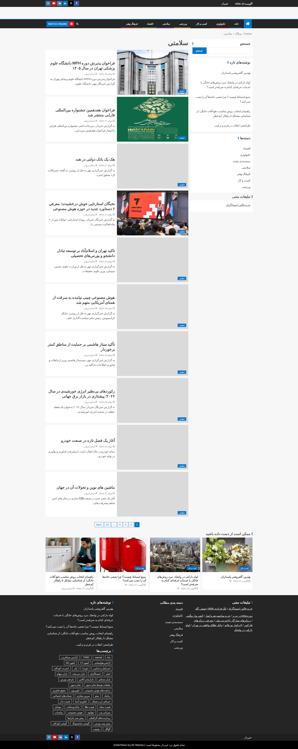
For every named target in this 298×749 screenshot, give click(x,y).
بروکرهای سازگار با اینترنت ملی (233, 620)
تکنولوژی (220, 24)
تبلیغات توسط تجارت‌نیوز (98, 684)
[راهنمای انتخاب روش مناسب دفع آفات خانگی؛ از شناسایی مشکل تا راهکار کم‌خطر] (71, 555)
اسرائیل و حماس (101, 668)
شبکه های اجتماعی (62, 695)
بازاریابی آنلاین (86, 679)
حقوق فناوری (59, 690)
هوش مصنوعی (75, 712)
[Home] (248, 23)
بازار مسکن (104, 679)
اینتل (108, 673)
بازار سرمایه (78, 673)
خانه (236, 24)
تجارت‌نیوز (76, 684)
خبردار (225, 3)
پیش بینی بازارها (76, 717)
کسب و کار (201, 24)
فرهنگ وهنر (132, 24)
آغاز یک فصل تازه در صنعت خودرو (88, 440)
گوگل (107, 728)
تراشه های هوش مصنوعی (97, 690)
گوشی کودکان (60, 723)
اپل (75, 668)
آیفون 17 (84, 662)
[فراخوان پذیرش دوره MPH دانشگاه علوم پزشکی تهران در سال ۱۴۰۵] (152, 72)
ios (108, 657)
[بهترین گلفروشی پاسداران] (227, 555)
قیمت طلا (89, 706)
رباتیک (107, 695)
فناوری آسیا (81, 701)
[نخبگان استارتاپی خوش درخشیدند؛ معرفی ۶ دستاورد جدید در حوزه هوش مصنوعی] (152, 213)
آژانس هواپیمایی (102, 662)
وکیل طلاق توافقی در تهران (207, 625)
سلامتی (166, 24)
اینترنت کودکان (61, 668)
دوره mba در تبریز (242, 615)
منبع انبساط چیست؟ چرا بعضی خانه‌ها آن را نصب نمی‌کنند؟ (79, 626)
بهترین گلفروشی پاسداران (235, 72)
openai (98, 657)
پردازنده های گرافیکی (99, 717)
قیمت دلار (65, 701)
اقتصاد (150, 24)
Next (99, 524)
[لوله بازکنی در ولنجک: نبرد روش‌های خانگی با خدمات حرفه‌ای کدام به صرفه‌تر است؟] (175, 555)
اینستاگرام (95, 673)
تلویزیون (75, 690)
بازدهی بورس (67, 679)
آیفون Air (70, 662)
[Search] (77, 24)
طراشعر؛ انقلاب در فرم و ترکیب (232, 125)
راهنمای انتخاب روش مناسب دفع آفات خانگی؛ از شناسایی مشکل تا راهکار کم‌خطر (72, 580)
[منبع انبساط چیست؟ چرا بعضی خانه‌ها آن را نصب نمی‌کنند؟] (123, 555)
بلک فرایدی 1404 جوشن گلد (210, 608)
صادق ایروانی (89, 74)
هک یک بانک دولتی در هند (95, 159)
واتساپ (58, 712)
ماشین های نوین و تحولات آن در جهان (86, 487)
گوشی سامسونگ (81, 723)
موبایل (58, 706)
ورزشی (183, 24)
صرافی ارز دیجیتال (101, 701)
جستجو (245, 43)
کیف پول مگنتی (194, 615)
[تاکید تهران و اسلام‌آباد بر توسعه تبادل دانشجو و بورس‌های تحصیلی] (152, 259)
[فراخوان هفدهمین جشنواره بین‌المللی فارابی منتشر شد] (152, 119)
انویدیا (85, 668)
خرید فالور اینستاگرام (238, 204)
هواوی (90, 712)
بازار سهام (62, 673)
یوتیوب (96, 728)
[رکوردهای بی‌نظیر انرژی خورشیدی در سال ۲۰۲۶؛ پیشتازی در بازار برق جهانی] (152, 400)
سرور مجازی (83, 695)
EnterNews (120, 744)
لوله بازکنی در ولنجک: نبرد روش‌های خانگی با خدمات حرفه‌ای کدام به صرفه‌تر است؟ (177, 580)
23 (107, 524)
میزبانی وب (104, 712)
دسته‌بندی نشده (241, 161)
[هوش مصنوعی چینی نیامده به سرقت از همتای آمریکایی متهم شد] (152, 306)
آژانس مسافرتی (69, 657)
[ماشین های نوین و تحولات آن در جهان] (152, 494)
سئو (97, 695)
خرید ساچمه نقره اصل (217, 615)
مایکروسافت (73, 706)
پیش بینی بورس (102, 723)
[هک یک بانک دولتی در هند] (152, 166)
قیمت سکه (104, 706)
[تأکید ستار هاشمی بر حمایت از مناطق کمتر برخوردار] (152, 353)
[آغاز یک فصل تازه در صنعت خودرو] (152, 447)
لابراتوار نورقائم (233, 625)
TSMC (86, 657)
